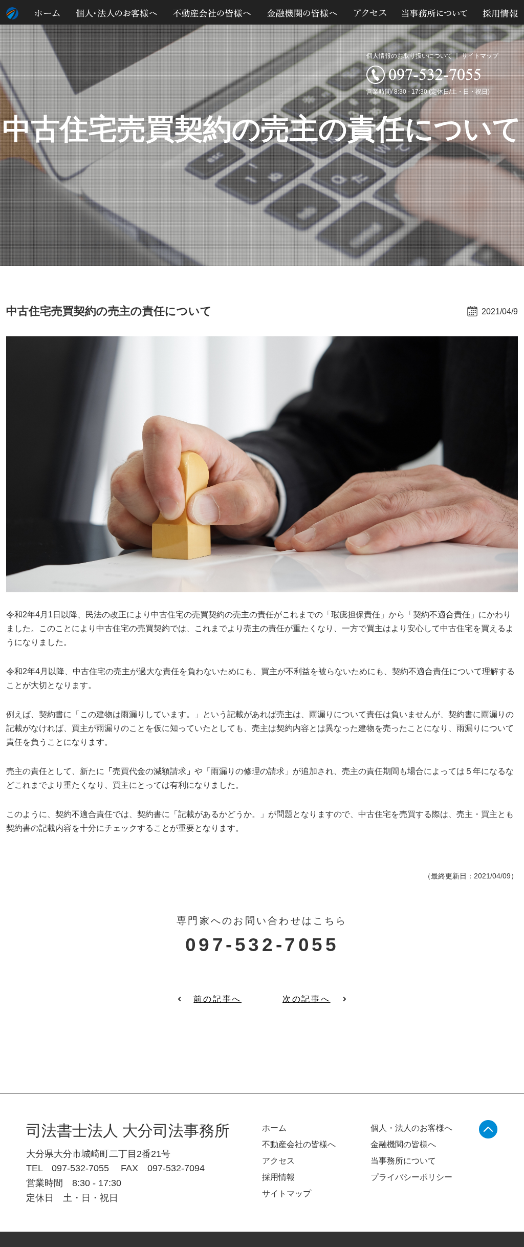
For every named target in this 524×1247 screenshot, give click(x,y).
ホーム (274, 1128)
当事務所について (403, 1160)
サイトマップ (480, 55)
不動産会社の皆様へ (299, 1144)
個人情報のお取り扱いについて (409, 55)
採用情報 (278, 1177)
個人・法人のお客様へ (411, 1128)
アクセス (278, 1160)
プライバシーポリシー (411, 1177)
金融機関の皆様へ (403, 1144)
